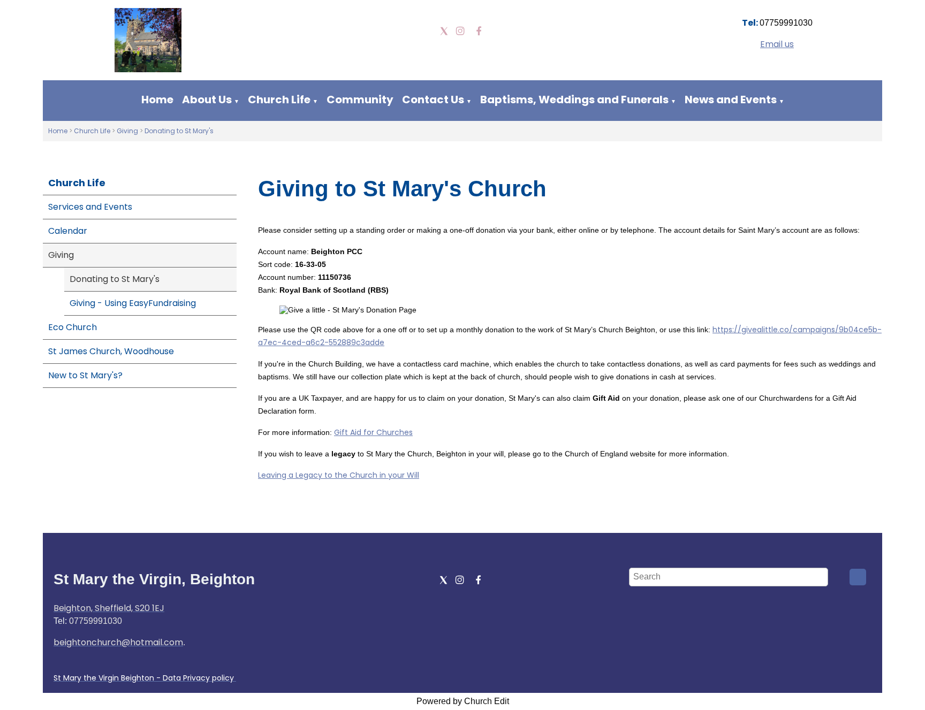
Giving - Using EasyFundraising (133, 303)
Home (157, 99)
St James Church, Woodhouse (111, 351)
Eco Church (72, 327)
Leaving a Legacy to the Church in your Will (338, 475)
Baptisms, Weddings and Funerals (574, 99)
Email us (777, 44)
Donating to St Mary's (179, 130)
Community (360, 99)
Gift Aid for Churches (373, 432)
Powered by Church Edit (462, 701)
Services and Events (90, 207)
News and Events (731, 99)
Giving (127, 130)
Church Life (279, 99)
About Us (207, 99)
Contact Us (433, 99)
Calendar (67, 231)
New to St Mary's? (85, 375)
